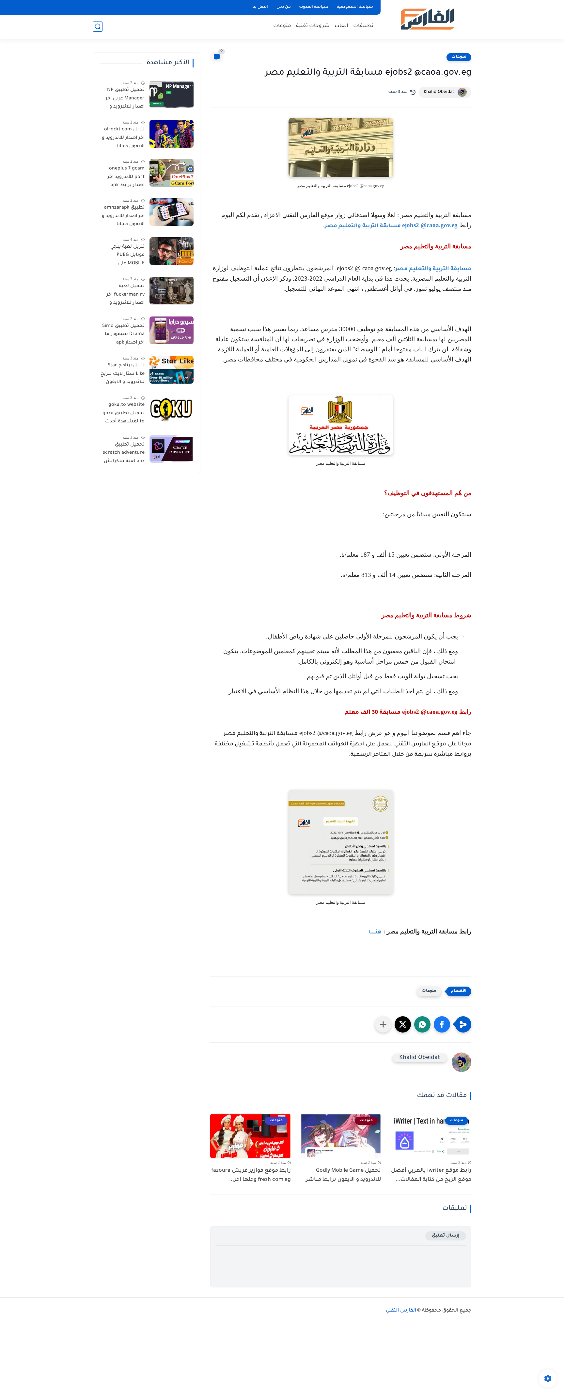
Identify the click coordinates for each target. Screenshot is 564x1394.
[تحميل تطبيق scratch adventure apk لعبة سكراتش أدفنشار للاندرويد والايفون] (171, 449)
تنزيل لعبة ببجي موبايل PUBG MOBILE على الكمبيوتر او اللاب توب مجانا (126, 256)
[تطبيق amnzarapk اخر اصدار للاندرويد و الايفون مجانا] (171, 212)
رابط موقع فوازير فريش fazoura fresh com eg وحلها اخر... (251, 1175)
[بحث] (97, 27)
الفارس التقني (401, 1310)
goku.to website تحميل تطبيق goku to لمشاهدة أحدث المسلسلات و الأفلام (123, 415)
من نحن (283, 7)
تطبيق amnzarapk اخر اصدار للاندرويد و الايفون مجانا (123, 216)
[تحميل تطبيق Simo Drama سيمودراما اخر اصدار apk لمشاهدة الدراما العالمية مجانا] (171, 330)
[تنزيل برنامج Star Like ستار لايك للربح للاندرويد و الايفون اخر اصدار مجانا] (171, 370)
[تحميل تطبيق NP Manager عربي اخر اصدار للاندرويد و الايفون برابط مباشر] (171, 94)
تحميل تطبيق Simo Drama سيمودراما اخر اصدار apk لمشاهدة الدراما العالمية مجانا (123, 336)
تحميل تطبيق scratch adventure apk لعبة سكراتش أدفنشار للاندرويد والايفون (124, 454)
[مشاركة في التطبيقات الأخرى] (383, 1024)
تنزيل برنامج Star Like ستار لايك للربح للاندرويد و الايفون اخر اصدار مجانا (123, 375)
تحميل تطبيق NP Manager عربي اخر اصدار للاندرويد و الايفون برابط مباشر (123, 100)
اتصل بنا (260, 7)
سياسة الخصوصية (355, 7)
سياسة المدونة (313, 7)
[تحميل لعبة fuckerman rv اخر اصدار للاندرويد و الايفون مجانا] (171, 290)
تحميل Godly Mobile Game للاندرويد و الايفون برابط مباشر (343, 1175)
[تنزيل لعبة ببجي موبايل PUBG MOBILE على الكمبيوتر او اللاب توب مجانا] (171, 251)
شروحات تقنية (313, 26)
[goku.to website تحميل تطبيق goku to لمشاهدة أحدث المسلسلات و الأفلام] (171, 409)
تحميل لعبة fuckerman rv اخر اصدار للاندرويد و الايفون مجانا (125, 296)
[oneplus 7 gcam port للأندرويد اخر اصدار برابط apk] (171, 173)
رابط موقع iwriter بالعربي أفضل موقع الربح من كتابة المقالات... (431, 1175)
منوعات (282, 26)
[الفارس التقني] (427, 19)
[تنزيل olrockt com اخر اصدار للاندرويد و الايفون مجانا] (171, 134)
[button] (442, 1024)
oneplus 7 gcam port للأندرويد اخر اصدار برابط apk (126, 177)
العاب (341, 26)
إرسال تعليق (446, 1235)
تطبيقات (363, 26)
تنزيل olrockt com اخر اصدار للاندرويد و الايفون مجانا (123, 138)
